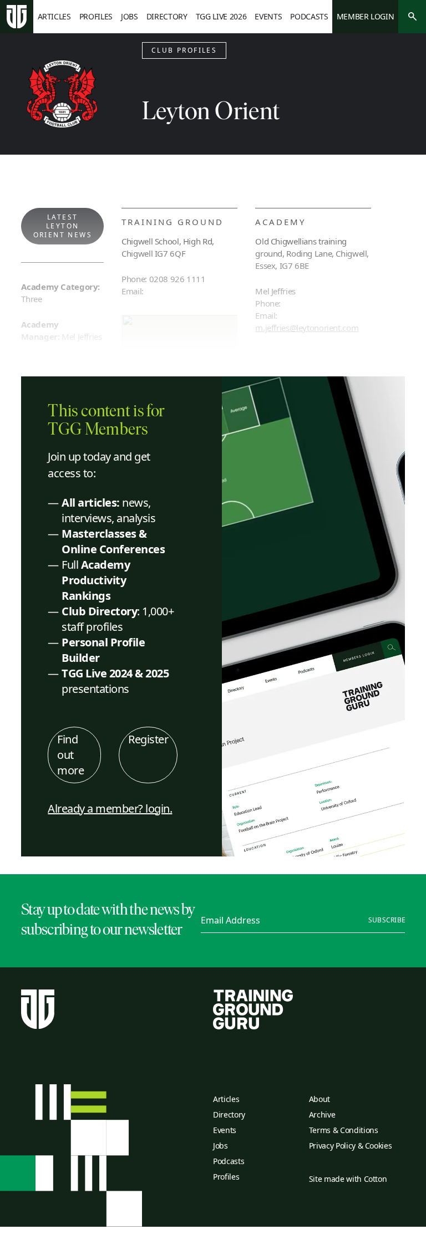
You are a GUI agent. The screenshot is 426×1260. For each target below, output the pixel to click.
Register (148, 739)
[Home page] (16, 17)
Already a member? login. (110, 808)
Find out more (70, 755)
